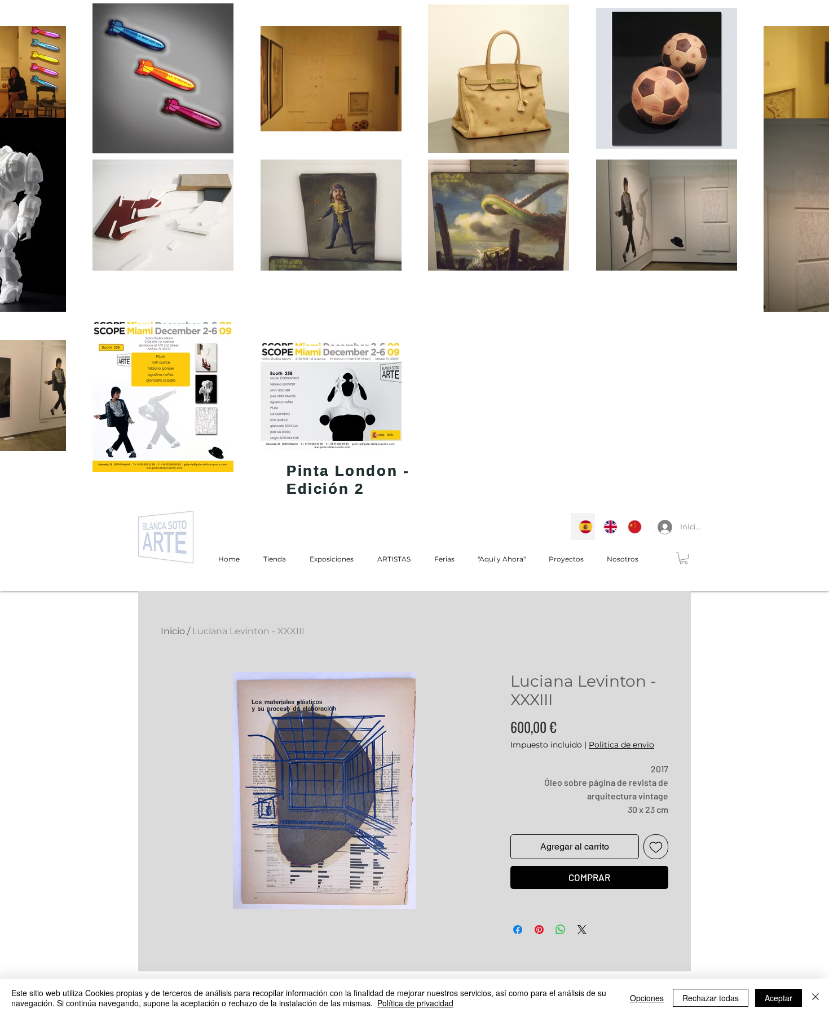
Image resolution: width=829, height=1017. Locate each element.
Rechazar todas (710, 997)
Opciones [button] (647, 997)
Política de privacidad (415, 1003)
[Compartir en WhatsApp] (560, 929)
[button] (683, 558)
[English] (607, 526)
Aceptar (778, 997)
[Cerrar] (815, 998)
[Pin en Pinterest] (539, 929)
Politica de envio (621, 745)
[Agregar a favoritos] (655, 846)
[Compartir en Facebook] (517, 929)
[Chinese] (631, 526)
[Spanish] (583, 526)
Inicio (173, 631)
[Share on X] (582, 929)
